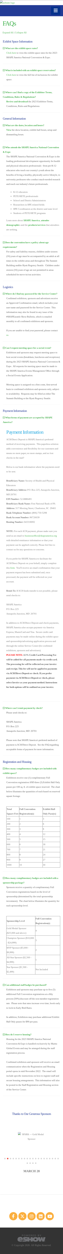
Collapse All (21, 32)
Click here (11, 53)
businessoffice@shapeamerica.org (41, 535)
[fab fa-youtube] (50, 1216)
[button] (5, 1158)
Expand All (8, 32)
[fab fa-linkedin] (41, 1216)
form (12, 568)
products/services (37, 225)
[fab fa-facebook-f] (13, 1216)
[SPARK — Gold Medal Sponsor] (31, 1136)
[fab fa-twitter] (22, 1216)
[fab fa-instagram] (31, 1216)
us (7, 335)
